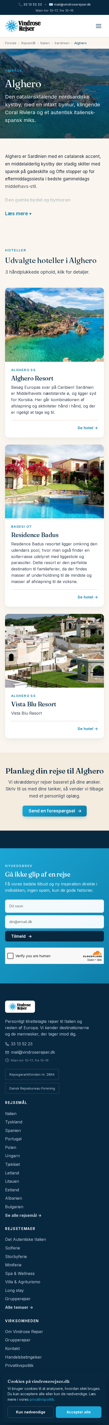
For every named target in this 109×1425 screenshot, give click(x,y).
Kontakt (12, 1348)
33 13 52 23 (30, 4)
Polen (10, 1147)
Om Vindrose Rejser (24, 1331)
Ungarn (12, 1155)
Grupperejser (18, 1298)
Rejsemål (28, 43)
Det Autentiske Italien (25, 1239)
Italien (45, 43)
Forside (10, 43)
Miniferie (13, 1264)
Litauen (12, 1181)
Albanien (13, 1198)
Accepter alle (79, 1412)
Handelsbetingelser (23, 1357)
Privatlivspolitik (19, 1365)
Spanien (13, 1130)
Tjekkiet (12, 1164)
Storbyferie (16, 1256)
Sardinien (62, 43)
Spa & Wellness (20, 1273)
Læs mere (16, 213)
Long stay (14, 1290)
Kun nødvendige (30, 1412)
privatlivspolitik (42, 1399)
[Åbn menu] (98, 26)
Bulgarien (14, 1206)
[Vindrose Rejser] (54, 1007)
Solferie (12, 1247)
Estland (12, 1189)
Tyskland (13, 1121)
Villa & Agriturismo (22, 1281)
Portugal (13, 1138)
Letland (12, 1172)
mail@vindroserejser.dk (70, 4)
